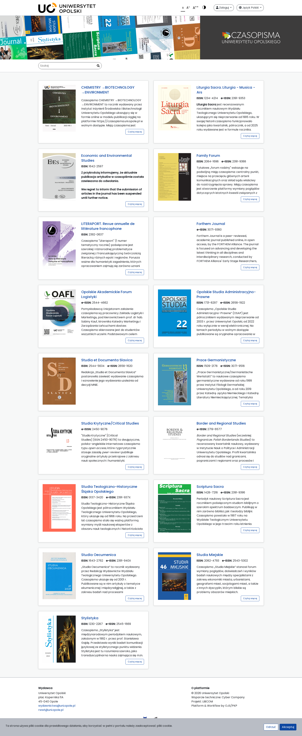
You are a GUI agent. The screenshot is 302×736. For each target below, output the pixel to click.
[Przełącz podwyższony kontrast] (204, 8)
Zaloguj (223, 8)
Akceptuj (288, 727)
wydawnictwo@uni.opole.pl (56, 706)
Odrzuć (271, 727)
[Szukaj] (98, 66)
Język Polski (250, 8)
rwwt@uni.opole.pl (50, 710)
